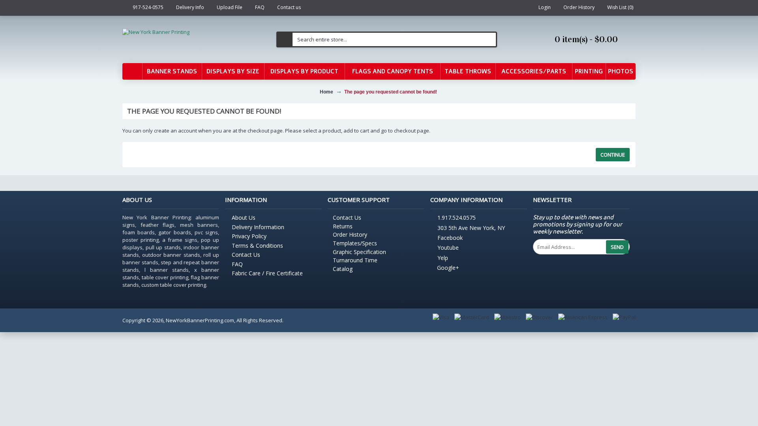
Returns (343, 226)
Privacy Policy (249, 236)
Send (617, 246)
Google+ (448, 267)
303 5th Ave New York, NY (471, 228)
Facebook (450, 237)
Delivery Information (258, 227)
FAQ (237, 264)
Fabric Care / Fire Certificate (267, 273)
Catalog (343, 269)
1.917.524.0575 (456, 218)
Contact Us (246, 254)
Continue (612, 154)
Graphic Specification (359, 252)
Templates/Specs (355, 243)
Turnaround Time (355, 260)
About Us (243, 217)
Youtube (448, 248)
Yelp (442, 258)
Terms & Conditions (257, 245)
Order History (350, 234)
